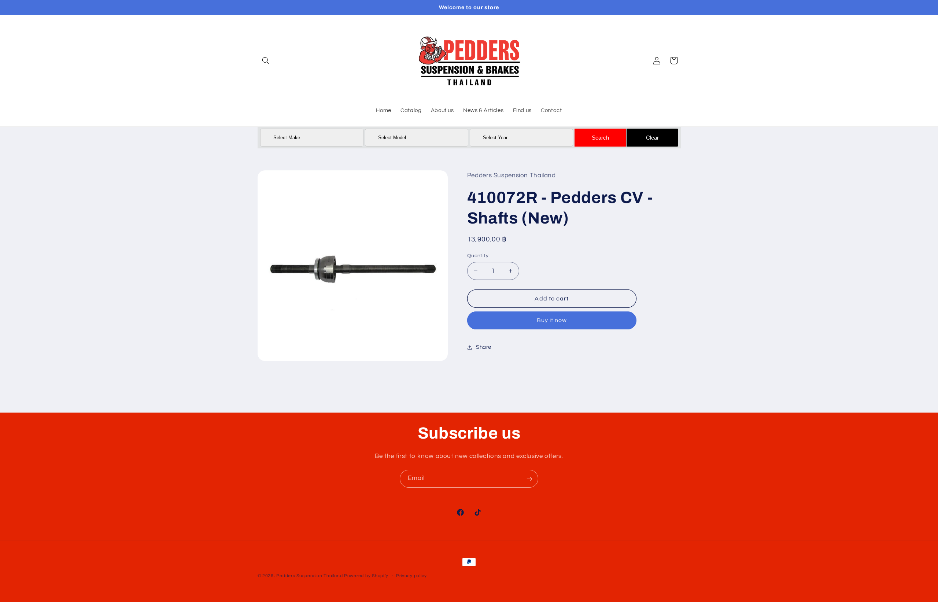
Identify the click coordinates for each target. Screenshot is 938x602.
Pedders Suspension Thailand (309, 576)
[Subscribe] (529, 479)
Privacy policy (411, 576)
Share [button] (483, 347)
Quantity (477, 255)
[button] (266, 60)
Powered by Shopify (366, 576)
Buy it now (552, 321)
